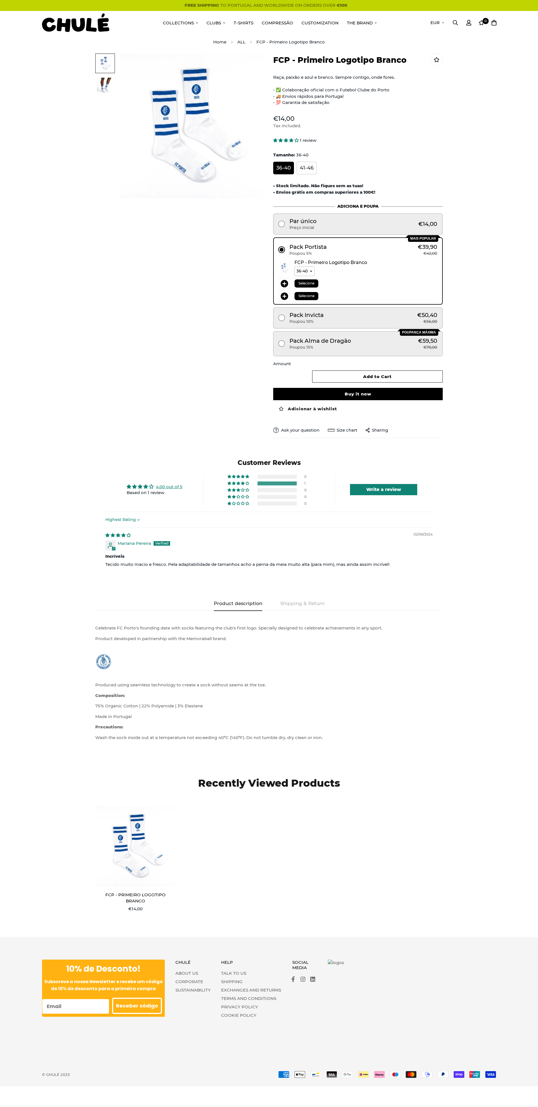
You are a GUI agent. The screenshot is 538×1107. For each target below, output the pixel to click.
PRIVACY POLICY (239, 1006)
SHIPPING (232, 981)
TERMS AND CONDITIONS (248, 998)
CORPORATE (189, 981)
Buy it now (358, 394)
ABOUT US (186, 973)
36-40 (283, 168)
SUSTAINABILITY (193, 990)
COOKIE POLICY (238, 1015)
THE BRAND (360, 23)
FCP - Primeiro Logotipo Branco (135, 898)
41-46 (307, 168)
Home (219, 42)
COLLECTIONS (178, 23)
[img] (118, 535)
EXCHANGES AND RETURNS (251, 990)
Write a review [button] (383, 489)
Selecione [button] (306, 283)
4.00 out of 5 (169, 486)
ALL (241, 42)
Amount (282, 363)
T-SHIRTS (243, 23)
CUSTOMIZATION (320, 23)
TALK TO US (233, 973)
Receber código (137, 1005)
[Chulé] (75, 23)
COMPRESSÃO (277, 23)
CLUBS (214, 23)
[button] (286, 140)
